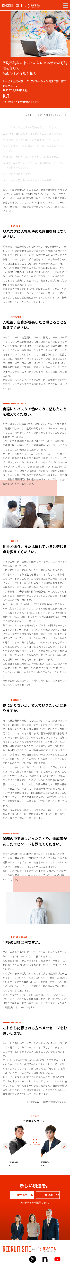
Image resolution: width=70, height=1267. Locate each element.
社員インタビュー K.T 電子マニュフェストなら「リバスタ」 (32, 6)
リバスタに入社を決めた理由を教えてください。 (32, 127)
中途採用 (48, 1194)
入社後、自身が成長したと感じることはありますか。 (34, 133)
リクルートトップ (33, 114)
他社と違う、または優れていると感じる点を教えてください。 (35, 148)
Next (63, 1146)
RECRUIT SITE (12, 5)
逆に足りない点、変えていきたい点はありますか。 (33, 157)
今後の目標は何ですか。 (19, 173)
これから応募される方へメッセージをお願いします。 (34, 180)
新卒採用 (22, 1194)
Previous (6, 1146)
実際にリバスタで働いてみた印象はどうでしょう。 (33, 140)
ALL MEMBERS (35, 1145)
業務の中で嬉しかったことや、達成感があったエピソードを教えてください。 (36, 165)
